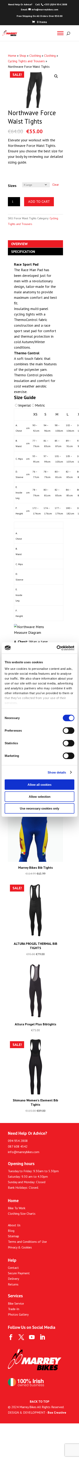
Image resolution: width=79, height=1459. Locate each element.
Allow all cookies (39, 784)
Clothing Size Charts (21, 1213)
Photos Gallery (18, 1314)
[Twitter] (21, 1337)
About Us (14, 1225)
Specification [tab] (23, 251)
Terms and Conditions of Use (27, 1242)
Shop (22, 55)
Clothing (35, 55)
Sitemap (13, 1236)
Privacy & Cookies (20, 1247)
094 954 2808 (18, 1141)
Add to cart (39, 201)
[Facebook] (11, 1337)
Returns (13, 1284)
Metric (40, 405)
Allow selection (39, 796)
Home (12, 55)
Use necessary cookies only (39, 808)
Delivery (13, 1279)
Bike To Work (16, 1208)
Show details (57, 772)
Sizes (12, 185)
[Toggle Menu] (60, 33)
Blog (11, 1231)
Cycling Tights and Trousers (26, 61)
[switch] (68, 730)
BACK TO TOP (39, 1401)
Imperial (24, 405)
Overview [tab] (19, 243)
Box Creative (57, 1412)
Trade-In (13, 1309)
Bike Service (16, 1303)
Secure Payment (19, 1273)
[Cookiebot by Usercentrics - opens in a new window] (56, 647)
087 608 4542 (18, 1146)
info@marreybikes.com (23, 1152)
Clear (55, 185)
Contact (13, 1268)
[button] (56, 76)
